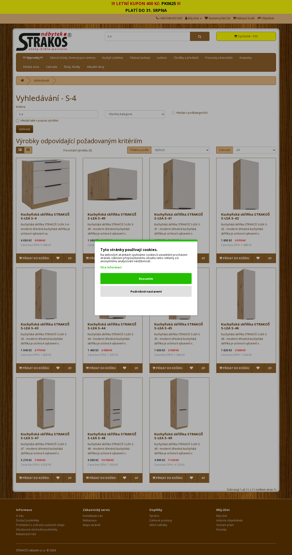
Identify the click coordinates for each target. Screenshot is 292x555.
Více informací (111, 267)
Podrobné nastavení (146, 291)
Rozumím (146, 279)
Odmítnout (146, 304)
